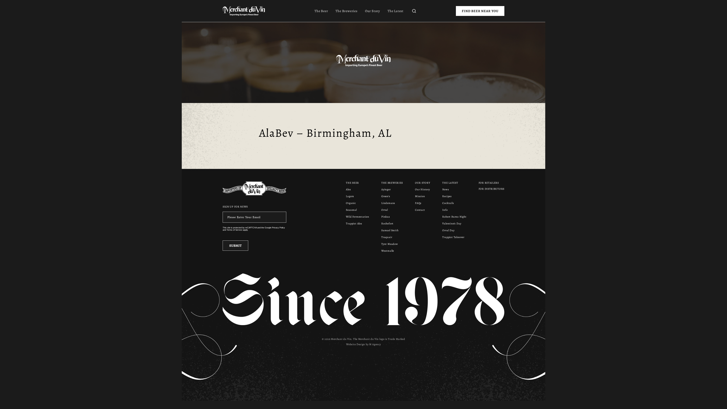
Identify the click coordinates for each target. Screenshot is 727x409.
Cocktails (448, 203)
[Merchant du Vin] (245, 11)
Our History (422, 189)
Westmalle (387, 251)
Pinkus (385, 217)
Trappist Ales (354, 223)
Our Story (372, 11)
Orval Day (448, 230)
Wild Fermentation (357, 217)
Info (445, 210)
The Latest (395, 11)
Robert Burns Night (454, 217)
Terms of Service (234, 230)
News (445, 189)
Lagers (350, 196)
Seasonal (351, 210)
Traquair (386, 237)
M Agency (375, 344)
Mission (420, 196)
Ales (348, 189)
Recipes (447, 196)
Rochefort (387, 223)
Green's (385, 196)
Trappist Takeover (453, 237)
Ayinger (386, 189)
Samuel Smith (390, 230)
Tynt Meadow (389, 244)
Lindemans (388, 203)
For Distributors (491, 189)
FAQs (418, 203)
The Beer (321, 11)
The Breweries (346, 11)
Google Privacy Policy (275, 227)
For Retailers (489, 183)
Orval (384, 210)
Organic (351, 203)
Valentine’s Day (451, 223)
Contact (420, 210)
